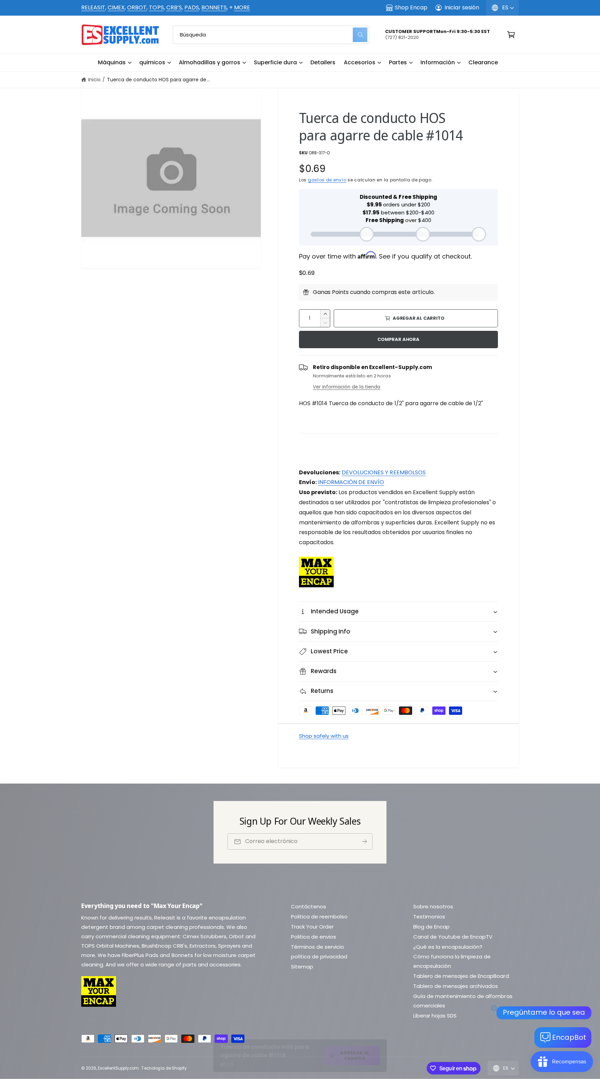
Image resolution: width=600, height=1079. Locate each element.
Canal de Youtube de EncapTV (452, 936)
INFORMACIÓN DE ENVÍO (351, 482)
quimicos (152, 62)
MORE (242, 7)
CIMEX (116, 7)
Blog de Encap (431, 926)
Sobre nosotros (433, 906)
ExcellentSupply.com (118, 1068)
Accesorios (359, 62)
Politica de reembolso (319, 916)
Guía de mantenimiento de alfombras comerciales (462, 1000)
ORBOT (137, 7)
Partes (398, 62)
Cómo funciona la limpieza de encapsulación (452, 961)
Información (437, 62)
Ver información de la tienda (346, 387)
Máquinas (112, 62)
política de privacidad (319, 956)
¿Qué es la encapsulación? (447, 946)
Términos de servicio (317, 946)
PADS (191, 7)
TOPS (156, 7)
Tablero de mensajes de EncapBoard (461, 976)
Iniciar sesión (461, 7)
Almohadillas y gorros (209, 62)
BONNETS (214, 7)
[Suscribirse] (364, 841)
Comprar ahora (398, 339)
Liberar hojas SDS (435, 1015)
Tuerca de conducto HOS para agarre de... (158, 79)
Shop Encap (411, 7)
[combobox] (271, 35)
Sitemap (302, 966)
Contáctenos (308, 906)
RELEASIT (93, 7)
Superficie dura (275, 62)
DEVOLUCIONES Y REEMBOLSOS (383, 472)
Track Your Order (312, 926)
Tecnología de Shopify (163, 1068)
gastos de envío (327, 180)
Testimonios (429, 916)
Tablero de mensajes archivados (455, 986)
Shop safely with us (324, 735)
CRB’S (174, 7)
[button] (114, 62)
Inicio (94, 79)
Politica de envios (313, 936)
